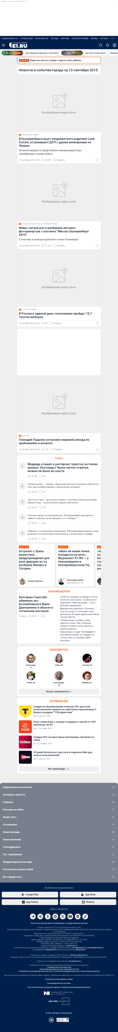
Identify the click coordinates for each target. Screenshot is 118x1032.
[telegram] (33, 916)
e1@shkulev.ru (71, 946)
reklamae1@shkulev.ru (79, 955)
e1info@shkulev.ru (79, 948)
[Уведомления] (107, 45)
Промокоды (26, 39)
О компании (10, 824)
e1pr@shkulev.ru (74, 961)
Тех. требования (12, 854)
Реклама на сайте (13, 809)
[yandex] (78, 916)
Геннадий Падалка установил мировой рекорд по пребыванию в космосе (54, 441)
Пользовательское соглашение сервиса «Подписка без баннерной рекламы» (59, 987)
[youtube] (70, 916)
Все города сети (12, 876)
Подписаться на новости (17, 787)
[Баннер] (12, 53)
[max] (55, 916)
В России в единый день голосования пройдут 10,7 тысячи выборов (55, 315)
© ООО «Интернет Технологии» (59, 1013)
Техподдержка (11, 846)
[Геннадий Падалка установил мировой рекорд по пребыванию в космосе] (59, 405)
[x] (63, 916)
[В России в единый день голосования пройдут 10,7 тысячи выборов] (59, 279)
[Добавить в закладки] (97, 160)
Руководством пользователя (59, 967)
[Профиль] (114, 45)
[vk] (40, 916)
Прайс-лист (10, 817)
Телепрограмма (80, 39)
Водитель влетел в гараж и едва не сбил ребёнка (55, 60)
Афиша (94, 39)
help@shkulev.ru (51, 950)
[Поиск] (100, 45)
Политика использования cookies (59, 979)
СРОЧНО (24, 60)
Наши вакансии (12, 839)
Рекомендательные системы (59, 983)
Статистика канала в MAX (18, 869)
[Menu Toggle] (3, 45)
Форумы (65, 39)
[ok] (48, 916)
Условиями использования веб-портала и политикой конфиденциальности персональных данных (59, 971)
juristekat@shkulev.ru (95, 948)
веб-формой (80, 950)
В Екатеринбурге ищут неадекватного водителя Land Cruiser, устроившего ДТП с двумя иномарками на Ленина (57, 142)
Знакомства (41, 39)
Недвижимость (10, 39)
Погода (54, 39)
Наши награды (11, 832)
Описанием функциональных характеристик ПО (59, 969)
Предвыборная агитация (17, 861)
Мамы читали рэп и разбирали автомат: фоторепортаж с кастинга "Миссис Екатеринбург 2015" (54, 231)
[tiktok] (85, 916)
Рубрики (8, 802)
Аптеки (104, 39)
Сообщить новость (14, 794)
